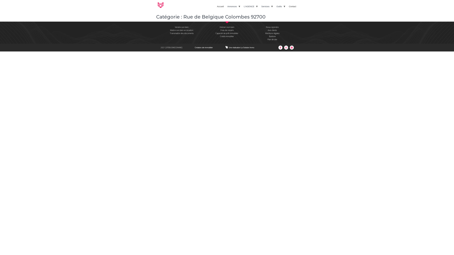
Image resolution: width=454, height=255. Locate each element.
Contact (292, 6)
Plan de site (272, 39)
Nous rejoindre (272, 27)
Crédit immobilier (227, 36)
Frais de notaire (227, 30)
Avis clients (272, 30)
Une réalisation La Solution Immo (241, 48)
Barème (272, 36)
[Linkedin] (292, 48)
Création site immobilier (204, 48)
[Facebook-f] (280, 48)
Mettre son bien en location (181, 30)
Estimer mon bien (227, 27)
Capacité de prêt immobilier (227, 33)
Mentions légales (272, 33)
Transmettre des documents (182, 33)
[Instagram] (286, 48)
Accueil (220, 6)
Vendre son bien (182, 27)
